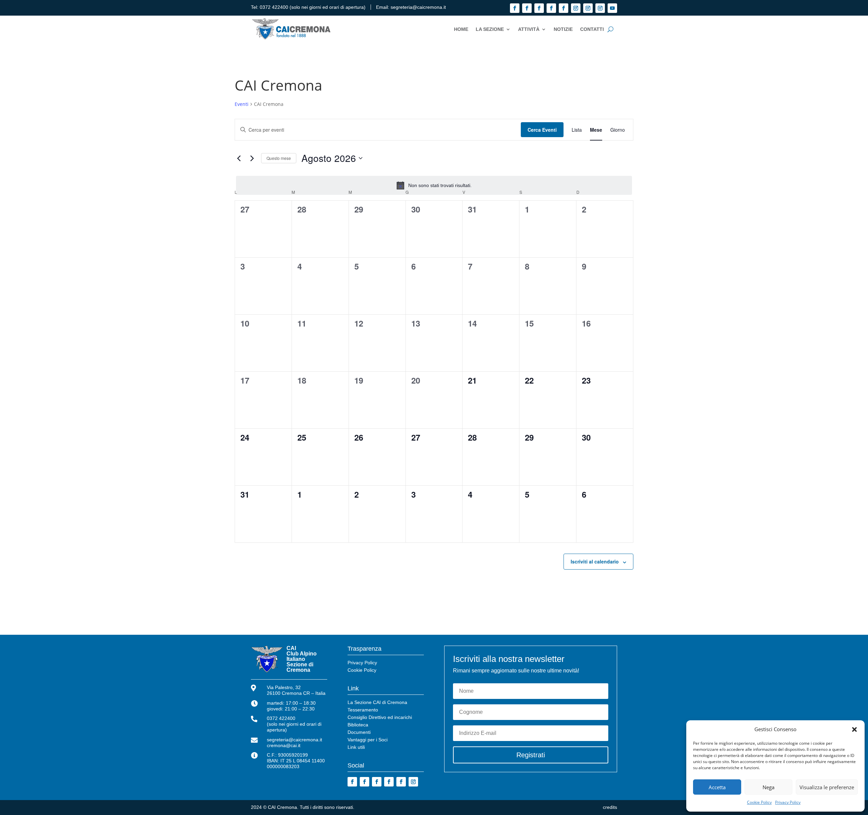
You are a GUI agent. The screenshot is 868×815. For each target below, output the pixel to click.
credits (610, 807)
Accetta (717, 787)
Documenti (359, 732)
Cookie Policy (759, 802)
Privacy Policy (788, 802)
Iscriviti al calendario (595, 561)
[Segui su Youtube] (612, 8)
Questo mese (279, 158)
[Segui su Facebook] (514, 8)
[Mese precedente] (239, 158)
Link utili (356, 747)
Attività (528, 29)
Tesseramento (363, 709)
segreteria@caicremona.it (418, 7)
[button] (854, 729)
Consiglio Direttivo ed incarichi (380, 717)
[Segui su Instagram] (575, 8)
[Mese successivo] (252, 158)
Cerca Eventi (542, 129)
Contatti (592, 29)
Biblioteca (358, 724)
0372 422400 (274, 7)
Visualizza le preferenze (827, 787)
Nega (768, 787)
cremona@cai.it (283, 745)
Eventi (242, 104)
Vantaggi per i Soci (368, 739)
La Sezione (490, 29)
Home (461, 29)
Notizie (563, 29)
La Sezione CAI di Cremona (377, 702)
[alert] (434, 185)
